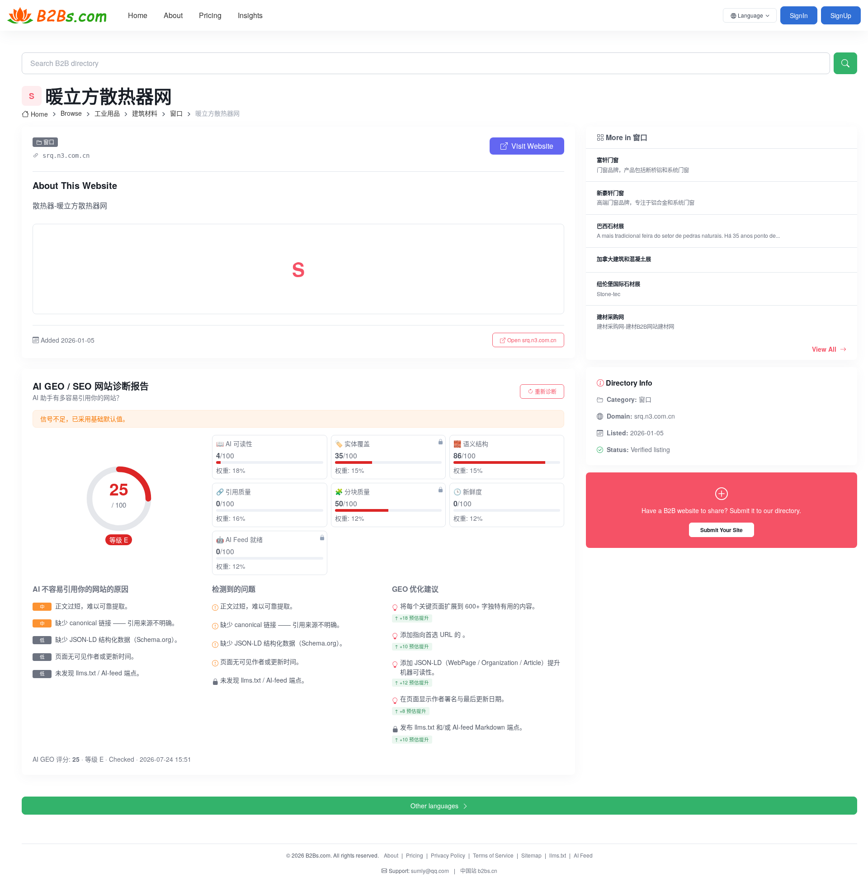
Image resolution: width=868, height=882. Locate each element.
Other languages (434, 805)
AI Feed (583, 855)
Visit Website (532, 146)
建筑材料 (144, 113)
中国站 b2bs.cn (478, 870)
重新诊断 (546, 391)
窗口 (176, 113)
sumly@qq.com (430, 870)
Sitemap (531, 855)
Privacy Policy (448, 855)
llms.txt (557, 855)
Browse (71, 113)
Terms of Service (493, 855)
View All (825, 349)
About (173, 15)
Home (137, 15)
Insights (250, 15)
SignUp (840, 15)
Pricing (210, 15)
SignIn (799, 15)
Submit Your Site (721, 530)
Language (750, 15)
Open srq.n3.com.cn (532, 340)
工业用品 (107, 113)
